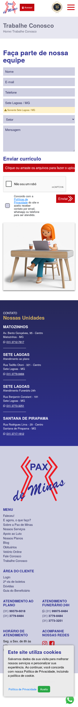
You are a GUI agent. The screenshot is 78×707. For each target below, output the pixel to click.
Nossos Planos (13, 538)
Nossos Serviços (14, 529)
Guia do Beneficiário (16, 590)
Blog (6, 542)
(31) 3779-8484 (15, 374)
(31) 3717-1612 (15, 434)
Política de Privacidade (22, 689)
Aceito (44, 689)
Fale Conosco (12, 556)
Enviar (63, 198)
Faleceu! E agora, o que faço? (17, 517)
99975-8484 (57, 611)
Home (7, 31)
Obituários (10, 547)
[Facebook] (51, 643)
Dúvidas (8, 586)
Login (6, 577)
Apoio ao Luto (12, 533)
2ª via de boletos (14, 581)
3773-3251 (52, 620)
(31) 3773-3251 (15, 406)
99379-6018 (14, 611)
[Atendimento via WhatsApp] (69, 699)
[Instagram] (44, 643)
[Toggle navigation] (71, 7)
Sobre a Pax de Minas (18, 524)
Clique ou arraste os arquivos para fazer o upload (40, 167)
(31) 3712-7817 (15, 342)
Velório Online (12, 551)
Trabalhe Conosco (15, 560)
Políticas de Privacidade (21, 200)
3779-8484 (13, 616)
